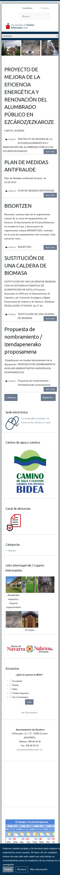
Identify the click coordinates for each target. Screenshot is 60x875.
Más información (39, 869)
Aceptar (8, 869)
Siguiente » (48, 397)
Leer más (50, 151)
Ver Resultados (29, 712)
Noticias (12, 139)
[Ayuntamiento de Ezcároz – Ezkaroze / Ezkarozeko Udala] (28, 27)
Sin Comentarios (20, 697)
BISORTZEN (18, 206)
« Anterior (11, 397)
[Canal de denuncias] (15, 514)
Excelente (17, 681)
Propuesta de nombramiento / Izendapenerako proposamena (23, 340)
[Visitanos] (30, 42)
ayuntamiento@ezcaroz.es (29, 749)
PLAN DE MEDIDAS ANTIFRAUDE (26, 166)
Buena (15, 685)
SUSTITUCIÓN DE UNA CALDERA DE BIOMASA (25, 265)
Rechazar (21, 869)
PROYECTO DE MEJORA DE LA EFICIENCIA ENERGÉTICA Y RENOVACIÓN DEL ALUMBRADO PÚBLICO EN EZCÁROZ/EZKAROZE (29, 95)
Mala (14, 689)
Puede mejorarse (20, 693)
